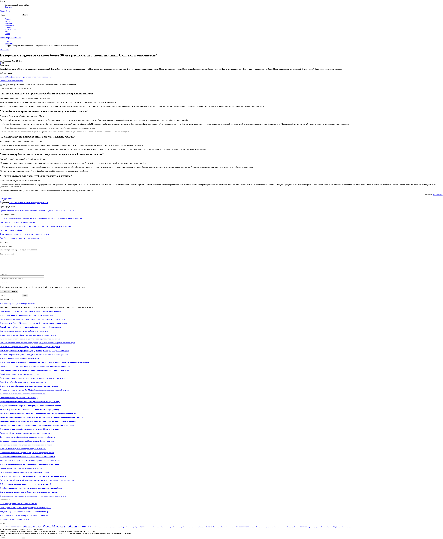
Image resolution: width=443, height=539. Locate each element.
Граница (8, 27)
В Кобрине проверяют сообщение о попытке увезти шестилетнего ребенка (31, 488)
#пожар (297, 527)
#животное (149, 527)
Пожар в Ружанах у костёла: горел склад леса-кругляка (23, 449)
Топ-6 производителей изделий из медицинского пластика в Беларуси (27, 437)
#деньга (137, 527)
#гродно (123, 527)
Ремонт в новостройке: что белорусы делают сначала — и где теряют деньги (30, 347)
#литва (191, 527)
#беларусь (4, 199)
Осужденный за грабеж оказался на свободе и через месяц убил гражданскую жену (34, 370)
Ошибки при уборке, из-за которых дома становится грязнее (24, 374)
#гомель (92, 527)
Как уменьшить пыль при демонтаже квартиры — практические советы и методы (32, 319)
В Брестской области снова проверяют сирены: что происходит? (27, 315)
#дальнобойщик (130, 527)
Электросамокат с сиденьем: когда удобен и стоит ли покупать (24, 331)
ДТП (6, 32)
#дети (142, 527)
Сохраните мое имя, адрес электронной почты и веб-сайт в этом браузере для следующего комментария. (43, 287)
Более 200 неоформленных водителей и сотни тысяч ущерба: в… (25, 77)
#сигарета (330, 527)
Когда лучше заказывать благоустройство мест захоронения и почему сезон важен (32, 378)
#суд (335, 527)
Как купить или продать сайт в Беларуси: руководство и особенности (29, 492)
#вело (80, 527)
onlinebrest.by (438, 195)
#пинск (291, 527)
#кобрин (170, 527)
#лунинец (196, 527)
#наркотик (259, 527)
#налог (253, 527)
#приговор (311, 527)
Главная (8, 19)
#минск (209, 527)
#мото (234, 527)
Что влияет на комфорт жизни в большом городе (19, 398)
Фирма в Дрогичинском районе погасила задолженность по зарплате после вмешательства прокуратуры (41, 218)
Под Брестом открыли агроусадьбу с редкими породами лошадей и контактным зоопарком (38, 413)
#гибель (86, 526)
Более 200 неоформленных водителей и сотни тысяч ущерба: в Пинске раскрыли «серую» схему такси (42, 417)
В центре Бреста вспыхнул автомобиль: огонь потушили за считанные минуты (33, 476)
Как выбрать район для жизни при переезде (17, 303)
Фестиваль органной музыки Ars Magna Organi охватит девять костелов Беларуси (34, 390)
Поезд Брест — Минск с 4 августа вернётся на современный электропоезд (30, 327)
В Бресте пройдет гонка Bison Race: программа (18, 504)
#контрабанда (177, 527)
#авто (8, 527)
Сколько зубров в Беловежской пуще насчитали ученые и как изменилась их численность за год (38, 480)
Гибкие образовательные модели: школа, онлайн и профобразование (27, 453)
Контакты (8, 7)
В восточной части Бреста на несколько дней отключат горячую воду (29, 386)
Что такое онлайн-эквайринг (11, 81)
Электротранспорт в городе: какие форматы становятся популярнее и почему (30, 311)
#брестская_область (65, 526)
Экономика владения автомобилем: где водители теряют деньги (25, 472)
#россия (324, 527)
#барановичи (16, 527)
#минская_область (219, 527)
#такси (339, 527)
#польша (303, 527)
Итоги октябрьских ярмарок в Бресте (14, 519)
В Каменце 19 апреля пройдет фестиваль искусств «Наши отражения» (29, 429)
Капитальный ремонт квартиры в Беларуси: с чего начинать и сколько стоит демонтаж (34, 355)
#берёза (39, 527)
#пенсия (11, 199)
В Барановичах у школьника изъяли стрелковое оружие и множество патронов (33, 496)
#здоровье (164, 527)
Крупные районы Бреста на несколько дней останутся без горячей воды (30, 402)
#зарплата (157, 527)
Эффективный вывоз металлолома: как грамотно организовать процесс (28, 433)
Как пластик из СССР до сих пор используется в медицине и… (25, 515)
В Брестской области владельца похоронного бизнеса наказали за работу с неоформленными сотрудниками (44, 362)
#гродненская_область (113, 527)
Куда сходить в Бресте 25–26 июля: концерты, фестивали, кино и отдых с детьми (33, 323)
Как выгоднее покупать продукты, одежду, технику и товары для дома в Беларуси (34, 351)
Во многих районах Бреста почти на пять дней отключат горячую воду (29, 409)
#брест (46, 526)
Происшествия (10, 29)
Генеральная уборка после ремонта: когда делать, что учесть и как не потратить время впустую (37, 343)
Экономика (9, 23)
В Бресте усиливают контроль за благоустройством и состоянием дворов (30, 406)
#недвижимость (268, 527)
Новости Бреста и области (10, 38)
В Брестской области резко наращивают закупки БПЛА (23, 394)
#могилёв (228, 527)
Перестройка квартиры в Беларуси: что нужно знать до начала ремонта (28, 335)
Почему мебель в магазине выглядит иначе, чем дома (21, 468)
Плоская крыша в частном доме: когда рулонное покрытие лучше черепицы (30, 339)
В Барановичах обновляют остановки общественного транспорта (27, 457)
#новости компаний (281, 527)
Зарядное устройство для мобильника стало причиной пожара (24, 512)
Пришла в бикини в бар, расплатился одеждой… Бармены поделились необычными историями (38, 211)
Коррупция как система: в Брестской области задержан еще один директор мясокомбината (38, 421)
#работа (318, 527)
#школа (351, 527)
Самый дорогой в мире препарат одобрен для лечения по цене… (25, 508)
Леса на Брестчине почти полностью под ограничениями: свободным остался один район (37, 425)
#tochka (2, 527)
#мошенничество (243, 527)
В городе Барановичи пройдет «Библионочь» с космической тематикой (29, 464)
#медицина (202, 527)
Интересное (9, 25)
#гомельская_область (101, 527)
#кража (185, 527)
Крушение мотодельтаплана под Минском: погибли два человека (27, 441)
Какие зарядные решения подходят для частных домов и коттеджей (26, 445)
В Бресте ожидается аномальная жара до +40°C (20, 358)
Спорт (7, 34)
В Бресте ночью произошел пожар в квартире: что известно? (25, 484)
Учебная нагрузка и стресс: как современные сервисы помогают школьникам (30, 461)
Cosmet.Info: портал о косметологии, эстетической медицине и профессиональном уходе (35, 366)
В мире (7, 21)
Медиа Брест (5, 11)
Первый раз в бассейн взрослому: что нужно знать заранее (23, 382)
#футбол (345, 527)
